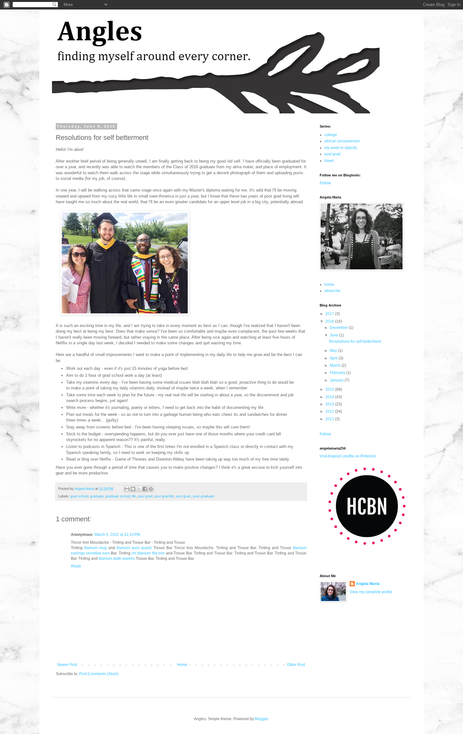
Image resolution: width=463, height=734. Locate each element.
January (337, 380)
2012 (330, 411)
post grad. (183, 496)
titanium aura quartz (134, 548)
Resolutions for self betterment (355, 341)
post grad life (164, 496)
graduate (97, 496)
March (335, 365)
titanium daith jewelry (117, 558)
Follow (325, 183)
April (334, 358)
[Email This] (127, 489)
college (330, 135)
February (338, 372)
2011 (330, 419)
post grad (145, 496)
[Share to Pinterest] (151, 489)
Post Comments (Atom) (98, 674)
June (334, 335)
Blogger (261, 719)
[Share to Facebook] (145, 489)
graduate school (118, 496)
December (339, 327)
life (134, 496)
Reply (76, 566)
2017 (330, 314)
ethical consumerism (342, 141)
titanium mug (95, 548)
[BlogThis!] (133, 489)
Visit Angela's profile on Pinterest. (348, 456)
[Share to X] (139, 489)
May (334, 350)
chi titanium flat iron (148, 553)
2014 (330, 397)
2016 (330, 321)
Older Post (296, 664)
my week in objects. (341, 148)
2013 (330, 404)
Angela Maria (368, 584)
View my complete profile (371, 592)
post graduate (203, 496)
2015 (330, 389)
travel (329, 160)
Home (182, 664)
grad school (79, 496)
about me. (332, 291)
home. (329, 284)
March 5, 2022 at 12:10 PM (117, 534)
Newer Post (67, 664)
